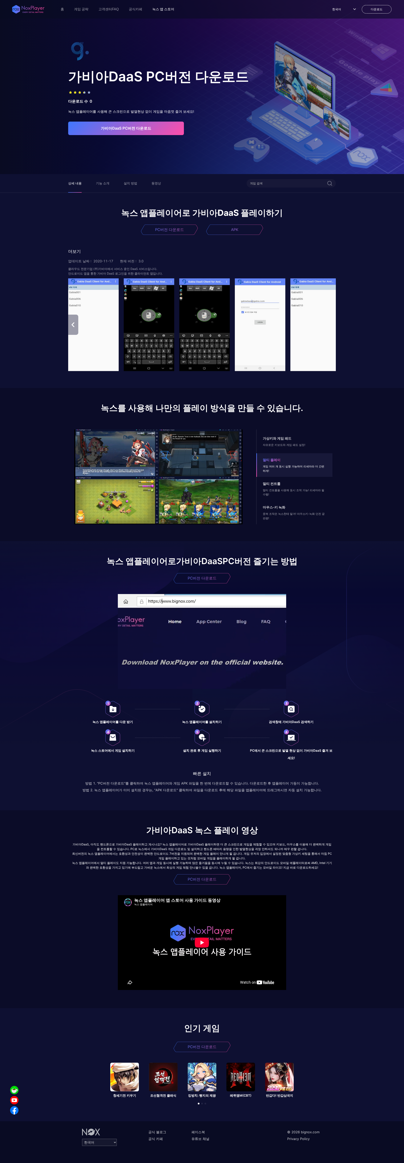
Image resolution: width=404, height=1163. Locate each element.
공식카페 (135, 9)
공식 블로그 (157, 1132)
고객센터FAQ (108, 9)
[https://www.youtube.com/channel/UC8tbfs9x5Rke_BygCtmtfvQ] (14, 1100)
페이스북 (198, 1132)
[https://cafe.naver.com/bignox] (14, 1090)
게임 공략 (81, 9)
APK (234, 229)
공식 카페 (155, 1139)
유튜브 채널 (200, 1139)
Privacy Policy (298, 1139)
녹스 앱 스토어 (163, 9)
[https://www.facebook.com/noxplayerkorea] (14, 1110)
